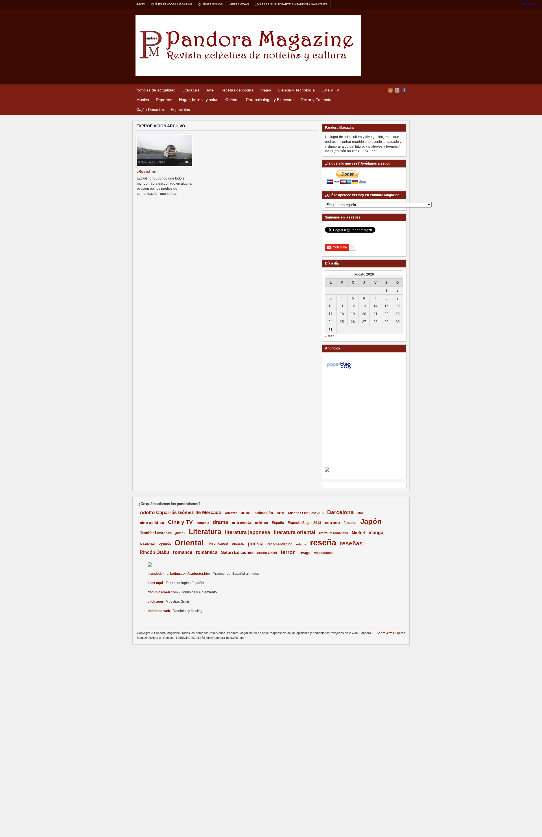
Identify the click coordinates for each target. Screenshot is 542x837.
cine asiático (152, 523)
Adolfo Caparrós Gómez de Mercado (180, 512)
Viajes (265, 90)
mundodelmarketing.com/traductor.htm (179, 574)
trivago (304, 552)
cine (360, 513)
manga (376, 532)
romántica (206, 552)
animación (264, 513)
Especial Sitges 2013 (304, 523)
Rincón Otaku (154, 552)
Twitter (397, 90)
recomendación (279, 544)
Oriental (232, 99)
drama (220, 522)
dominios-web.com (163, 592)
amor (246, 512)
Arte (210, 90)
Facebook (404, 90)
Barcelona (340, 512)
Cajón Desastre (150, 109)
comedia (202, 523)
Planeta (238, 544)
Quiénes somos (210, 4)
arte (280, 513)
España (278, 523)
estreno (332, 522)
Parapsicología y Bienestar (270, 99)
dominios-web (159, 611)
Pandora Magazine (248, 45)
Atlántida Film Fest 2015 (306, 513)
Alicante (231, 513)
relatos (301, 544)
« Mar (329, 336)
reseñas (351, 543)
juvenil (180, 533)
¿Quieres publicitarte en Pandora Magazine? (291, 4)
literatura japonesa (247, 532)
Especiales (180, 109)
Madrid (358, 532)
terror (288, 552)
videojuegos (323, 552)
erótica (261, 522)
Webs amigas (239, 4)
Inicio (140, 4)
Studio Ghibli (267, 552)
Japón (371, 521)
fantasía (350, 523)
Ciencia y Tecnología (296, 90)
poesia (256, 544)
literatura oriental (294, 532)
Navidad (148, 544)
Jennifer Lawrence (156, 533)
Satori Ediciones (237, 552)
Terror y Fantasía (316, 99)
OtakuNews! (217, 544)
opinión (165, 544)
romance (182, 552)
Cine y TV (330, 90)
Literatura (191, 90)
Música (142, 99)
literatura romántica (333, 533)
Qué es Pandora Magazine (171, 4)
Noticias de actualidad (156, 90)
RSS (390, 90)
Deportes (164, 99)
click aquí (155, 583)
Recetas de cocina (236, 90)
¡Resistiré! (147, 171)
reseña (323, 542)
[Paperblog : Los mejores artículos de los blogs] (339, 369)
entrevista (241, 522)
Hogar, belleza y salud (198, 99)
